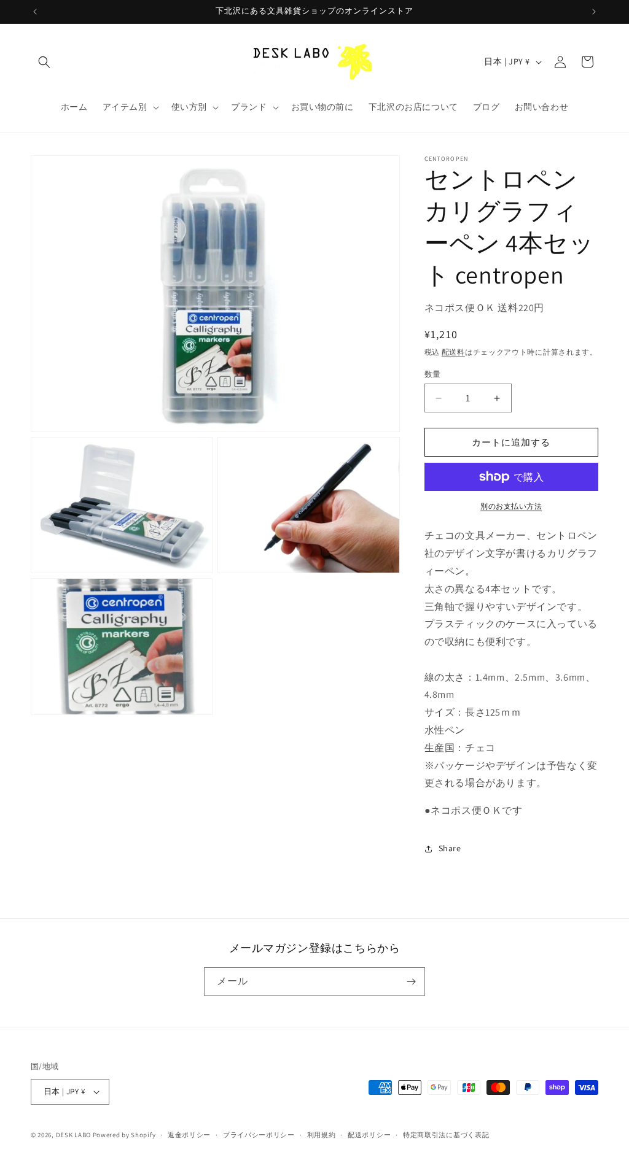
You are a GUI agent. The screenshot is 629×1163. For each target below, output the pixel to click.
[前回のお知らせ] (35, 11)
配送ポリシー (369, 1134)
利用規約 (321, 1134)
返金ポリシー (189, 1134)
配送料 (453, 352)
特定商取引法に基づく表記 (446, 1134)
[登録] (410, 981)
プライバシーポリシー (259, 1134)
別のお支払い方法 (511, 506)
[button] (44, 61)
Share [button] (450, 848)
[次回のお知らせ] (594, 11)
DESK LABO (73, 1134)
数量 (432, 374)
